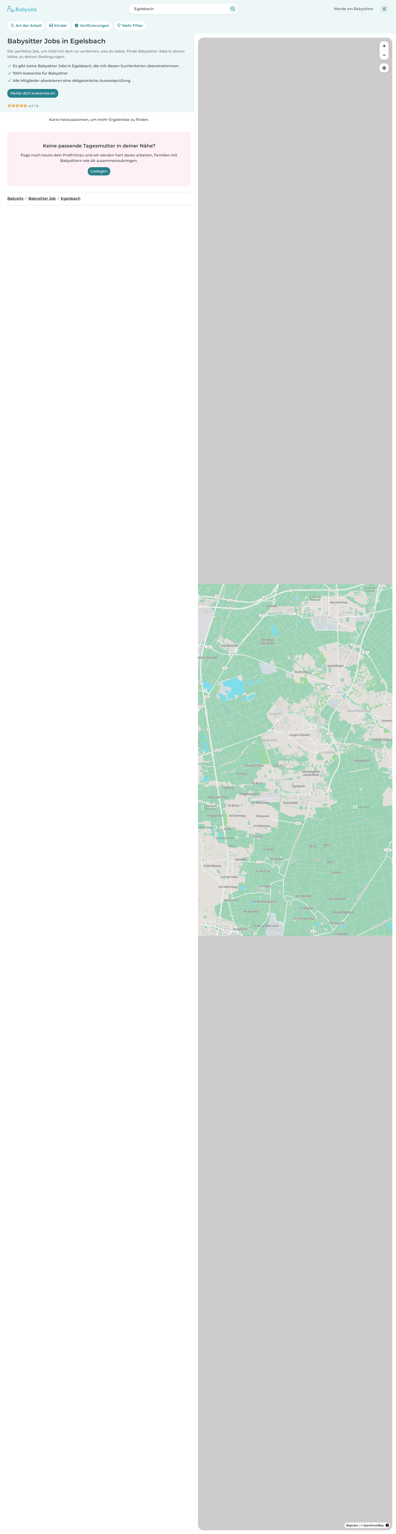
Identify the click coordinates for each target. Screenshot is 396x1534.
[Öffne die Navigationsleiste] (384, 9)
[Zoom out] (384, 55)
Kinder (60, 25)
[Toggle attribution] (387, 1525)
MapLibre (352, 1525)
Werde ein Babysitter (353, 9)
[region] (295, 784)
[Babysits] (22, 9)
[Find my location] (384, 67)
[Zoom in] (384, 45)
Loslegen (99, 171)
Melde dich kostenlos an (32, 93)
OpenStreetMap (373, 1525)
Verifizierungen (94, 25)
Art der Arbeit (28, 25)
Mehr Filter (132, 25)
